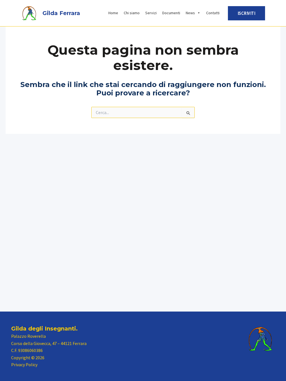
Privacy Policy (24, 364)
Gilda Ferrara (61, 13)
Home (113, 12)
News (190, 12)
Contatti (213, 12)
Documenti (171, 12)
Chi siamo (132, 12)
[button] (246, 13)
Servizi (151, 12)
